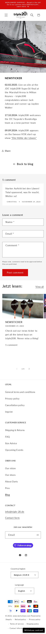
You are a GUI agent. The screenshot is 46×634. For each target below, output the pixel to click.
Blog (7, 494)
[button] (6, 15)
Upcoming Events (14, 450)
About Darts (11, 481)
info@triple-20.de (14, 511)
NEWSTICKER (13, 321)
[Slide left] (17, 369)
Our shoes (10, 475)
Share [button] (8, 150)
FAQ (7, 436)
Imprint (9, 411)
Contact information (18, 628)
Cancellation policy (15, 405)
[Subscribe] (37, 535)
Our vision (10, 468)
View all (40, 286)
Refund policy (20, 619)
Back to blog (25, 164)
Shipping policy (33, 624)
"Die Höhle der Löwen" (24, 138)
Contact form (12, 517)
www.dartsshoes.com (21, 616)
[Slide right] (29, 369)
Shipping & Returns (15, 430)
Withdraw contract (33, 630)
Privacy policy (12, 398)
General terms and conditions (20, 392)
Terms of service (17, 624)
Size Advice (11, 443)
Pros (7, 488)
